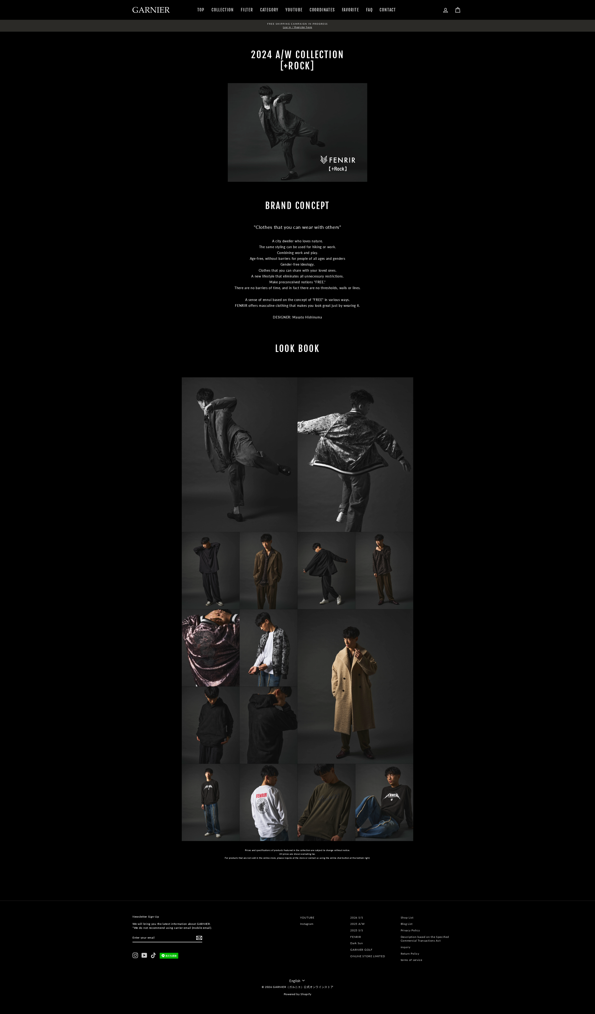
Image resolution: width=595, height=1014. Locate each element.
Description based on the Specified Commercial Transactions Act (425, 939)
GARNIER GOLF (361, 949)
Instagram (306, 924)
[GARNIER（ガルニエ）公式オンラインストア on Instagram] (135, 955)
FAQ (369, 9)
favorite (350, 9)
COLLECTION (223, 9)
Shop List (407, 917)
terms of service (411, 960)
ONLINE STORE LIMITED (367, 956)
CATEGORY (269, 9)
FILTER (247, 9)
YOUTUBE (294, 9)
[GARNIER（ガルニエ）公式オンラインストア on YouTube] (144, 955)
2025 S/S (356, 930)
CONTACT (388, 9)
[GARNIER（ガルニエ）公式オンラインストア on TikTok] (153, 955)
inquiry (405, 947)
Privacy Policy (410, 930)
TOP (201, 9)
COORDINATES (322, 9)
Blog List (407, 924)
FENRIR (355, 937)
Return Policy (410, 953)
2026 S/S (356, 917)
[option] (297, 25)
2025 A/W (357, 924)
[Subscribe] (199, 938)
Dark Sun (356, 943)
